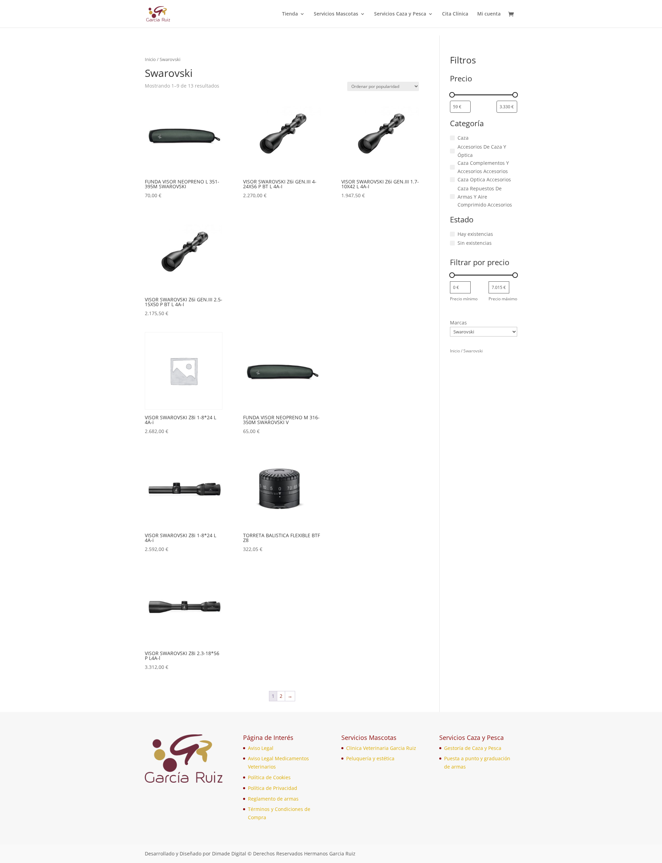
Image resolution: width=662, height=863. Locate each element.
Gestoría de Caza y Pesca (472, 748)
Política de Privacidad (272, 788)
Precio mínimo (464, 299)
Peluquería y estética (370, 758)
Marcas (458, 322)
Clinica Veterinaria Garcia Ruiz (381, 748)
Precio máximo (503, 299)
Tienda (290, 14)
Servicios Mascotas (336, 14)
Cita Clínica (455, 14)
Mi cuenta (489, 14)
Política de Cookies (269, 777)
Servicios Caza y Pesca (400, 14)
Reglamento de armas (273, 798)
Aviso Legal (260, 748)
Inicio (150, 59)
